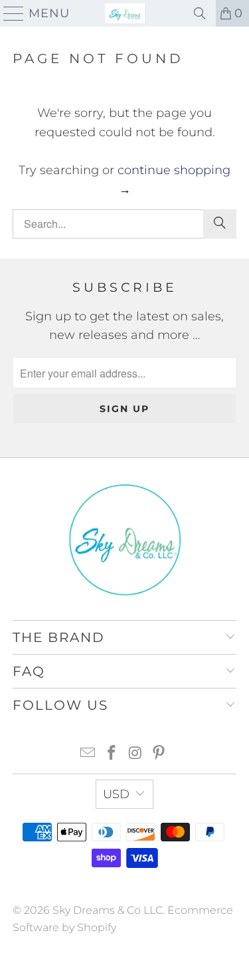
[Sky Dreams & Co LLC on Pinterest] (159, 754)
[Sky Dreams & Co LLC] (124, 13)
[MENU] (8, 13)
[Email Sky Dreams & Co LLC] (88, 754)
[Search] (199, 13)
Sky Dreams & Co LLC (107, 910)
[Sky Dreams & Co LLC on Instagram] (136, 754)
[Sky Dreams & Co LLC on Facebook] (112, 754)
